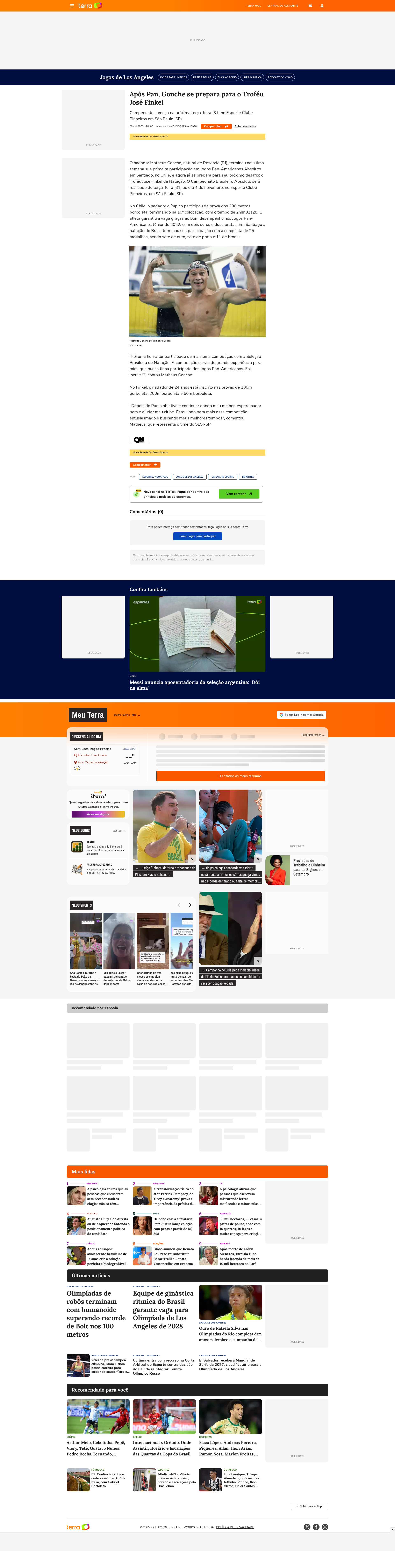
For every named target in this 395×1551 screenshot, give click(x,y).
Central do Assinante (282, 5)
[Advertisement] (296, 1365)
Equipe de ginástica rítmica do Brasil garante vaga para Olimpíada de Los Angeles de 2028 (163, 1309)
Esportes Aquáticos (155, 476)
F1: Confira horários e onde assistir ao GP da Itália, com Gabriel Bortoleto (108, 1480)
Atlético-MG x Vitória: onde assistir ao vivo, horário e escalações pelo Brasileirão (177, 1480)
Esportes (248, 476)
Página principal (90, 5)
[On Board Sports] (139, 440)
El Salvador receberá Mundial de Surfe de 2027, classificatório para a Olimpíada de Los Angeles (230, 1365)
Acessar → (119, 830)
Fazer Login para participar (198, 536)
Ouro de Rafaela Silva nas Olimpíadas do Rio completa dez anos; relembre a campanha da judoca (230, 1334)
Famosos (92, 1183)
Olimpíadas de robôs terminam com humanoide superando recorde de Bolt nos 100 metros (96, 1314)
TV (221, 1183)
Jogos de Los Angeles (189, 476)
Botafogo (230, 1469)
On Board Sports (222, 476)
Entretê (225, 1243)
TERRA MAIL (253, 5)
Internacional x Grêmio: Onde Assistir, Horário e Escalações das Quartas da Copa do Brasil (162, 1448)
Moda (156, 1213)
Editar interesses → (313, 735)
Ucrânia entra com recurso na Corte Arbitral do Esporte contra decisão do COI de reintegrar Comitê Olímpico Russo (164, 1367)
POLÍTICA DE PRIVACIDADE (235, 1527)
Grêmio (71, 1437)
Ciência (91, 1243)
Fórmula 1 (98, 1469)
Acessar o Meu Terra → (127, 715)
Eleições (158, 1243)
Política (92, 1213)
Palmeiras (205, 1437)
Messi (133, 676)
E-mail (310, 5)
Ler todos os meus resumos (240, 776)
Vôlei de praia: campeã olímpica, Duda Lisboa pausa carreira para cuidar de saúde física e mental (109, 1366)
